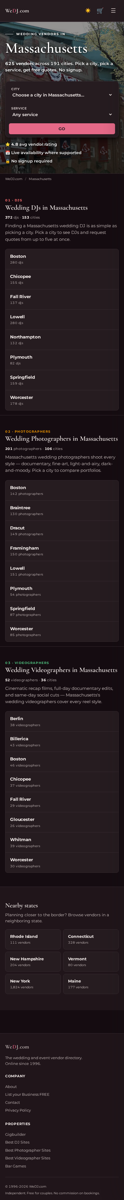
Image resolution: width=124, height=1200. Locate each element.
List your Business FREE (27, 1094)
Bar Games (15, 1166)
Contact (12, 1102)
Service (19, 108)
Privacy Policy (18, 1110)
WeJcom (17, 10)
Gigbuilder (15, 1134)
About (11, 1086)
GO (62, 128)
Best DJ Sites (17, 1142)
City (15, 89)
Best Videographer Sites (27, 1158)
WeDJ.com (13, 179)
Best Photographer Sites (27, 1150)
